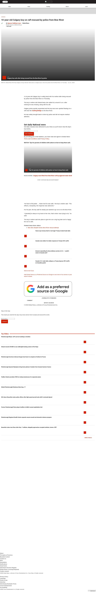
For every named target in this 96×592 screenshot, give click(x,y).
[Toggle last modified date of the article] (22, 25)
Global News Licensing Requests (9, 569)
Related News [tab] (28, 225)
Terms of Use (3, 580)
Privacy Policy (44, 139)
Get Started (29, 133)
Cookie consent (4, 571)
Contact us (3, 558)
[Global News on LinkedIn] (11, 551)
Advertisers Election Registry (8, 567)
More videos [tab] (37, 225)
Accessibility (3, 587)
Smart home (3, 566)
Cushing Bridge (36, 110)
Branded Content (5, 557)
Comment (30, 300)
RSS (1, 560)
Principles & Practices (6, 555)
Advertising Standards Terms (8, 584)
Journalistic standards (49, 298)
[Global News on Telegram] (57, 551)
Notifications (3, 564)
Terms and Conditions (30, 139)
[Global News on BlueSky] (80, 551)
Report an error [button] (49, 302)
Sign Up (4, 321)
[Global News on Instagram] (80, 539)
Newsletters (3, 562)
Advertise (2, 582)
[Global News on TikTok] (34, 551)
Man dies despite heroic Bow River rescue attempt (43, 227)
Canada (3, 16)
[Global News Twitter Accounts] (34, 539)
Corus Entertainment (6, 585)
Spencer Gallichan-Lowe (14, 23)
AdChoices (92, 590)
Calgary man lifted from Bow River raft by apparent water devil (52, 175)
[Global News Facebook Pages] (11, 539)
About (1, 553)
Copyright (3, 578)
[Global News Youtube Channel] (57, 539)
